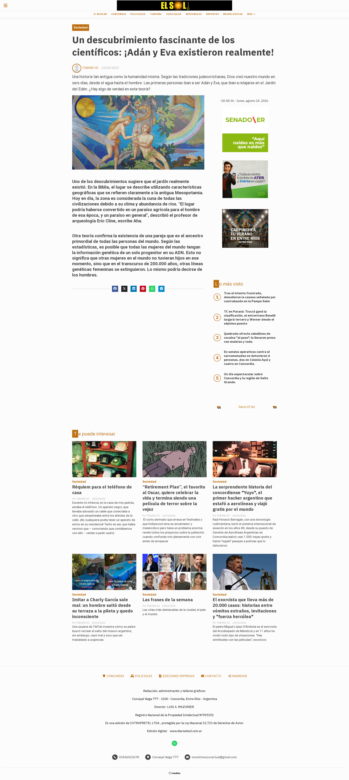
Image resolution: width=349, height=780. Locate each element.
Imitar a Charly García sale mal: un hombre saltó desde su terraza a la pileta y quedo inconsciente (102, 608)
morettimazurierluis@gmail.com (214, 757)
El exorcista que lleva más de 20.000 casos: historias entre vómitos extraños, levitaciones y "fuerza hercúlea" (244, 608)
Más (250, 14)
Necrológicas (233, 14)
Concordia (118, 14)
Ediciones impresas (178, 676)
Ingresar (239, 676)
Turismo (156, 14)
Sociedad (81, 27)
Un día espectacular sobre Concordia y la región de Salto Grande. (246, 378)
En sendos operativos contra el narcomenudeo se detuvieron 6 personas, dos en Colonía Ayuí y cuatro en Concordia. (247, 358)
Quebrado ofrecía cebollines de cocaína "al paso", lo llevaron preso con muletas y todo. (249, 338)
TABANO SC (90, 68)
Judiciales (173, 14)
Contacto (212, 676)
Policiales (138, 14)
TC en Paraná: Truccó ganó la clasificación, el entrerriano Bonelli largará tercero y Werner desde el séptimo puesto (250, 317)
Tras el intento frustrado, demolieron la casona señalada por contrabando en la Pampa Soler (250, 297)
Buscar (101, 14)
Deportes (212, 14)
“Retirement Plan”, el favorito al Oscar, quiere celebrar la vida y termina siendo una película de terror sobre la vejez (174, 498)
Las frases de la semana (168, 599)
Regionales (194, 14)
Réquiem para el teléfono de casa (102, 489)
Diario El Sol (246, 407)
